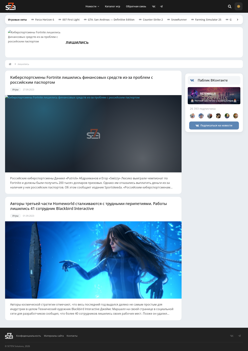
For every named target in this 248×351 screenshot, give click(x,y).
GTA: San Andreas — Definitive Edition (111, 19)
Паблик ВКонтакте (213, 80)
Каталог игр (112, 6)
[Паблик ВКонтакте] (194, 80)
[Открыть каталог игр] (236, 20)
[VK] (153, 6)
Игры (15, 89)
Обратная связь (136, 6)
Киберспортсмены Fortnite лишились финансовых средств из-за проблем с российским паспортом (81, 80)
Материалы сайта (54, 335)
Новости (91, 6)
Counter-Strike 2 (153, 19)
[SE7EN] (10, 6)
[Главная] (11, 64)
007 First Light (71, 19)
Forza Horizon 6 (44, 19)
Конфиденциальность (28, 335)
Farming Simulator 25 (208, 19)
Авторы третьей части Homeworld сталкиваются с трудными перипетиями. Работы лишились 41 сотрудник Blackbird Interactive (88, 206)
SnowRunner (179, 19)
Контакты (72, 335)
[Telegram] (161, 6)
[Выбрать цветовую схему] (239, 6)
